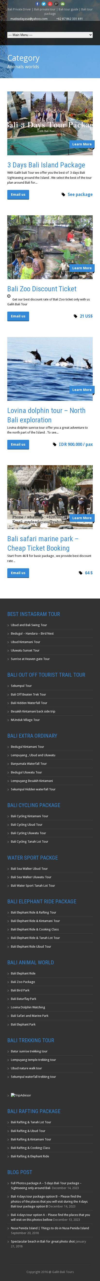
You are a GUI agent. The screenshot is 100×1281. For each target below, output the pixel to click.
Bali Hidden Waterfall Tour (29, 703)
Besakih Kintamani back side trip (33, 711)
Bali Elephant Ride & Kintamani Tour (35, 921)
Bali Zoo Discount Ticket (41, 289)
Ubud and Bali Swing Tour (29, 625)
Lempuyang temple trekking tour (33, 1060)
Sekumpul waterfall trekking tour (33, 1077)
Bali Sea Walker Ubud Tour (29, 868)
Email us (18, 194)
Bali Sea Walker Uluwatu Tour (31, 877)
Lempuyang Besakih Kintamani (32, 781)
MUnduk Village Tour (25, 720)
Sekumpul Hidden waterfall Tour (33, 789)
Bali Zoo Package (23, 982)
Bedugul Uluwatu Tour (26, 772)
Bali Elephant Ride (23, 973)
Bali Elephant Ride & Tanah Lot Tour (35, 938)
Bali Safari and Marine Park (29, 1016)
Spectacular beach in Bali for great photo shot (43, 1241)
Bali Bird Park (20, 990)
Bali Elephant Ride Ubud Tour (31, 946)
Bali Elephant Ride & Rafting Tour (33, 912)
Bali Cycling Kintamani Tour (29, 816)
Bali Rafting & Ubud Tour (28, 1131)
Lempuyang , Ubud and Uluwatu (33, 755)
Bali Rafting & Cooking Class (30, 1148)
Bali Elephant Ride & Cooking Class (35, 929)
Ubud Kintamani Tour (25, 642)
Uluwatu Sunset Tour (25, 650)
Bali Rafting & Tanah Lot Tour (31, 1122)
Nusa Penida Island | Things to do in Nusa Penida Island (50, 1228)
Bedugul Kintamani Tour (27, 747)
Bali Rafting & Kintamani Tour (31, 1139)
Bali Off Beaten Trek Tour (28, 694)
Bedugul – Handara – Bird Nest (32, 633)
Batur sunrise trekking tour (29, 1051)
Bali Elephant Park (23, 1024)
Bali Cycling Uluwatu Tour (28, 833)
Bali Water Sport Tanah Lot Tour (33, 885)
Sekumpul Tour (21, 686)
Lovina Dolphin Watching (28, 1007)
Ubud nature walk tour (26, 1068)
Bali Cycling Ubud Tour (26, 824)
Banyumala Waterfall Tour (29, 763)
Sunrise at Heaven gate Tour (30, 659)
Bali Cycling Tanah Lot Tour (29, 841)
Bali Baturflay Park (23, 999)
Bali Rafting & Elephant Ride (30, 1156)
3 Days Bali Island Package (46, 165)
